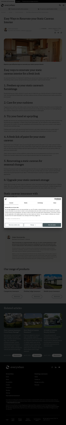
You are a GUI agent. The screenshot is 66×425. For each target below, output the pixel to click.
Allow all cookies (52, 224)
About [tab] (54, 202)
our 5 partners (12, 209)
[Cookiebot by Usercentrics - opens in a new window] (55, 199)
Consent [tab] (11, 202)
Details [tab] (25, 202)
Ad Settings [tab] (40, 202)
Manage (32, 224)
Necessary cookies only (14, 224)
